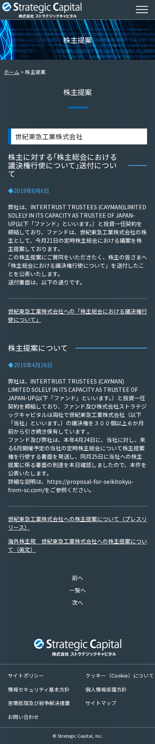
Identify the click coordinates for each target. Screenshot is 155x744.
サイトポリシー (26, 675)
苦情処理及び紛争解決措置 (39, 703)
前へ (77, 578)
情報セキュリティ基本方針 (39, 689)
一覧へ (77, 590)
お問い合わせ (23, 717)
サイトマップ (100, 703)
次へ (77, 602)
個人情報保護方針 (106, 689)
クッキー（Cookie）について (119, 675)
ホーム (11, 72)
